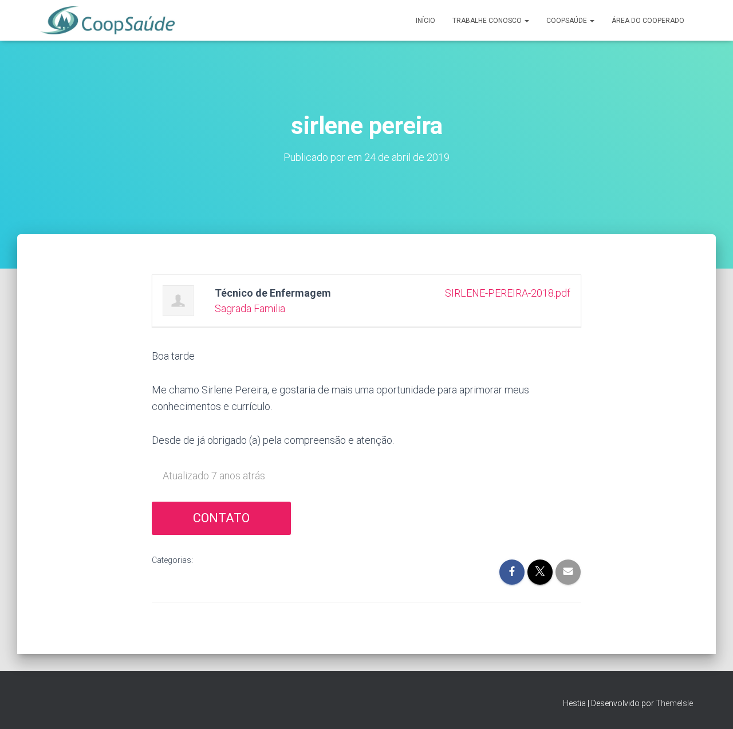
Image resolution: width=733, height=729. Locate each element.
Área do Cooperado (648, 21)
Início (425, 21)
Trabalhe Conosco (487, 21)
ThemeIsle (674, 703)
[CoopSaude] (107, 20)
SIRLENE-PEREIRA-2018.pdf (507, 293)
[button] (526, 21)
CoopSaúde (567, 21)
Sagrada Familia (250, 308)
